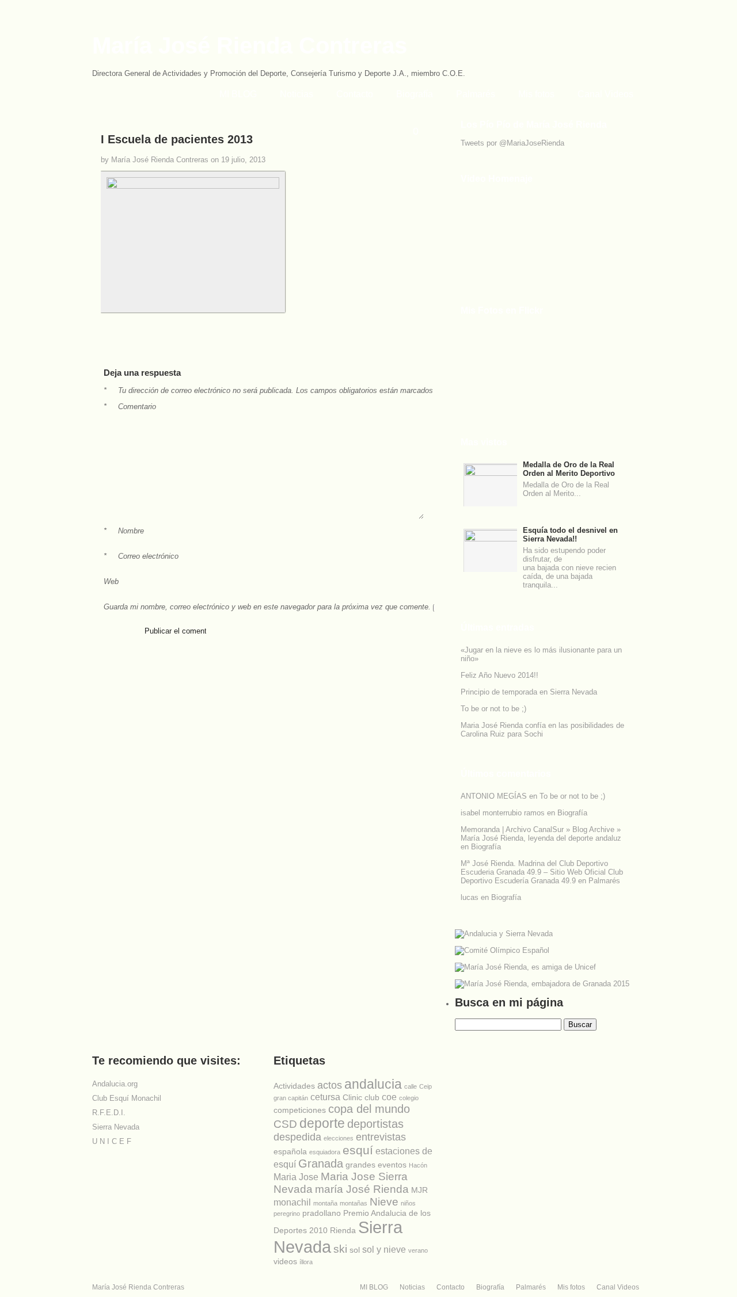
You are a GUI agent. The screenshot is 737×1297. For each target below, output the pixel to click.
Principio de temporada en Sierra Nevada (529, 692)
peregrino (286, 1213)
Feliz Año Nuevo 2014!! (499, 675)
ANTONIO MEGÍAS (494, 796)
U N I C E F (111, 1141)
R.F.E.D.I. (109, 1112)
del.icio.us (400, 348)
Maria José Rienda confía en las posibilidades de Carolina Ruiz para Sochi (542, 729)
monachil (292, 1202)
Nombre (124, 531)
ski (340, 1249)
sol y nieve (384, 1249)
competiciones (299, 1110)
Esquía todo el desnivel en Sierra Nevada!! (570, 534)
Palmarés (475, 94)
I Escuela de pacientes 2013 (177, 139)
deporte (322, 1123)
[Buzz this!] (412, 348)
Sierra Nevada (115, 1127)
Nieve (384, 1202)
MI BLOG (238, 94)
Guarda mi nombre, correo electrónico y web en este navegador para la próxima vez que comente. (267, 606)
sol (354, 1249)
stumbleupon (388, 348)
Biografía (414, 94)
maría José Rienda (362, 1189)
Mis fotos (536, 94)
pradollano (321, 1213)
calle (410, 1086)
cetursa (325, 1097)
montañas (353, 1203)
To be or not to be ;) (493, 708)
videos (285, 1261)
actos (329, 1085)
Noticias (296, 94)
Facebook (9, 155)
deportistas (375, 1123)
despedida (297, 1137)
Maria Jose (295, 1177)
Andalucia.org (115, 1083)
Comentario (130, 406)
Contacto (354, 94)
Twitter (9, 135)
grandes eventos (376, 1164)
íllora (306, 1261)
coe (389, 1097)
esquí (358, 1150)
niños (408, 1203)
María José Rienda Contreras (249, 45)
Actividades (294, 1085)
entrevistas (381, 1137)
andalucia (373, 1084)
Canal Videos (605, 94)
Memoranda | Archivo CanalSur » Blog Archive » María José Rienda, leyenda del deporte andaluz (541, 833)
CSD (285, 1124)
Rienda (343, 1230)
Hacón (418, 1165)
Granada (320, 1163)
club (371, 1097)
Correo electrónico (141, 556)
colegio (409, 1097)
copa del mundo (369, 1109)
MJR (419, 1190)
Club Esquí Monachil (126, 1098)
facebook (364, 348)
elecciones (339, 1138)
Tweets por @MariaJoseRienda (512, 143)
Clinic (352, 1097)
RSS (9, 174)
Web (111, 581)
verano (418, 1250)
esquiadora (324, 1152)
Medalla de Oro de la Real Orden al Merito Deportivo (569, 469)
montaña (325, 1203)
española (290, 1151)
